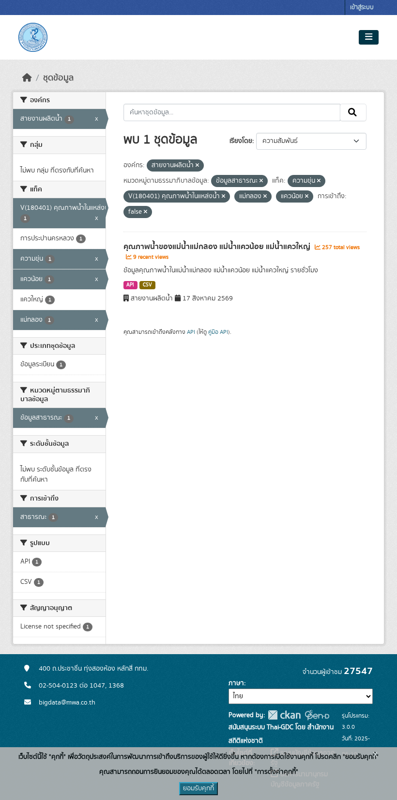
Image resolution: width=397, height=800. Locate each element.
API (130, 285)
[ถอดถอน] (197, 166)
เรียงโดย (240, 141)
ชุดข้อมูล (58, 78)
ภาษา (236, 683)
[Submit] (353, 112)
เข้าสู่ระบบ (362, 7)
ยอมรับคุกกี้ (198, 788)
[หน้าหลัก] (27, 78)
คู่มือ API (218, 332)
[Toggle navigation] (369, 37)
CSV (147, 285)
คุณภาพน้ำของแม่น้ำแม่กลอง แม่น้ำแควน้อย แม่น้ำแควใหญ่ (217, 246)
